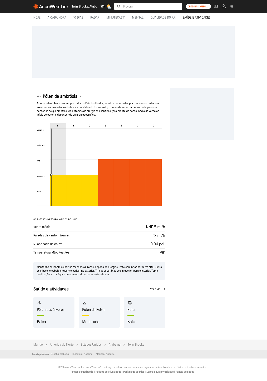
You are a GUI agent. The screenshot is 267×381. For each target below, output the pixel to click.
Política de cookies (134, 372)
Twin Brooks (136, 345)
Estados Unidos (91, 345)
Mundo (38, 345)
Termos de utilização (82, 372)
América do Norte (62, 345)
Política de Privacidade (109, 372)
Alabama (115, 345)
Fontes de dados (185, 372)
